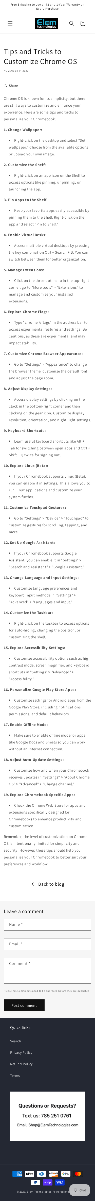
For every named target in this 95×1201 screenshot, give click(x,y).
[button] (10, 23)
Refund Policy (21, 1064)
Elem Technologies (39, 1191)
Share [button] (13, 85)
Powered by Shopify (65, 1191)
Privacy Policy (21, 1052)
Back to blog (51, 884)
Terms (15, 1075)
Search (15, 1041)
